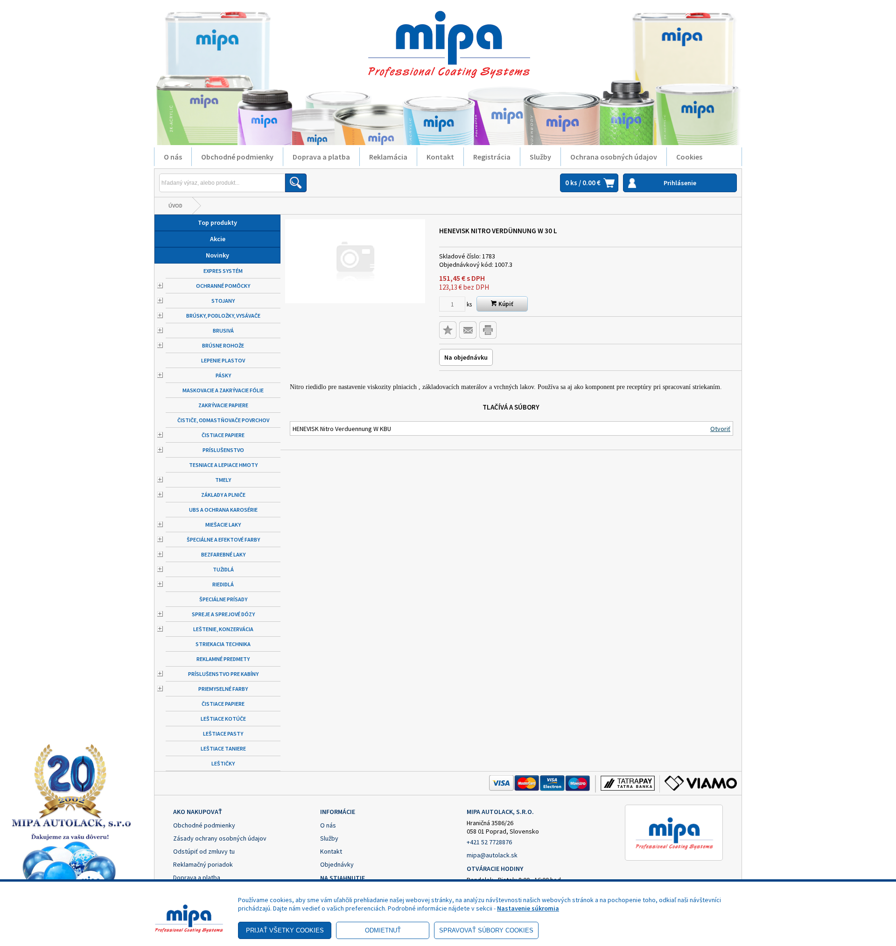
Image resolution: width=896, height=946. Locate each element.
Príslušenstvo (223, 449)
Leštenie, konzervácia (223, 629)
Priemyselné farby (223, 688)
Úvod (175, 205)
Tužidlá (223, 569)
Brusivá (223, 330)
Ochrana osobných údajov (613, 156)
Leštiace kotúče (223, 718)
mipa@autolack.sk (492, 855)
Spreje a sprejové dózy (223, 614)
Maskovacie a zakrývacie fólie (223, 390)
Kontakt (440, 156)
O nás (173, 156)
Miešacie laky (223, 524)
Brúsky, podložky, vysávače (223, 315)
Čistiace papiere (223, 434)
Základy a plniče (223, 494)
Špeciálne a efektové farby (223, 539)
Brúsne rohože (223, 345)
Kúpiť (505, 304)
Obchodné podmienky (237, 156)
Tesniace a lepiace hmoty (223, 464)
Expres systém (223, 270)
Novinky (217, 255)
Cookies (689, 156)
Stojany (223, 300)
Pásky (223, 375)
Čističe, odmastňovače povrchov (223, 420)
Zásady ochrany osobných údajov (219, 838)
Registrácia (492, 156)
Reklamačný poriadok (203, 864)
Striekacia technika (223, 643)
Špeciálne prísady (223, 599)
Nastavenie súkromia (528, 908)
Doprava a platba (321, 156)
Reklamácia (388, 156)
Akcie (217, 239)
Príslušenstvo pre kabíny (223, 673)
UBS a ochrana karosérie (223, 509)
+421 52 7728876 (489, 842)
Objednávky (337, 864)
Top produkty (217, 222)
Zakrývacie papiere (223, 405)
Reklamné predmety (223, 658)
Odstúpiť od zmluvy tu (204, 851)
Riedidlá (223, 584)
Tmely (223, 479)
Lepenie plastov (223, 360)
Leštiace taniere (223, 748)
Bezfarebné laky (223, 554)
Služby (540, 156)
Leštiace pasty (223, 733)
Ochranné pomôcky (223, 285)
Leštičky (223, 763)
